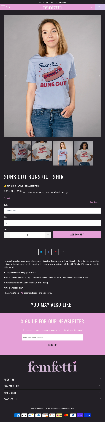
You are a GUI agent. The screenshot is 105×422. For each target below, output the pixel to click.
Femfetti (7, 198)
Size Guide (94, 202)
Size (5, 217)
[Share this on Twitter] (41, 252)
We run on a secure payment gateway (59, 408)
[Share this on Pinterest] (56, 252)
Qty (5, 229)
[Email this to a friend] (63, 252)
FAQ (21, 293)
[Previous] (6, 76)
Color (6, 205)
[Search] (92, 7)
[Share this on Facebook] (48, 252)
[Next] (99, 76)
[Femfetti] (52, 7)
